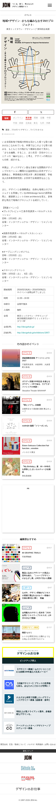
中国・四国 (18, 123)
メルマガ (31, 744)
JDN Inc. (33, 800)
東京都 (29, 118)
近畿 (42, 118)
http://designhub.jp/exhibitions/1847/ (33, 333)
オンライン (18, 118)
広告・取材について (17, 744)
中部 (49, 118)
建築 (7, 130)
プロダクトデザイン (19, 130)
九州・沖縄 (45, 123)
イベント (28, 15)
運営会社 (4, 744)
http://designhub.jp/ (25, 327)
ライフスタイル (36, 130)
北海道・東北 (32, 123)
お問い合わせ (50, 744)
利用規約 (39, 744)
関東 (36, 118)
